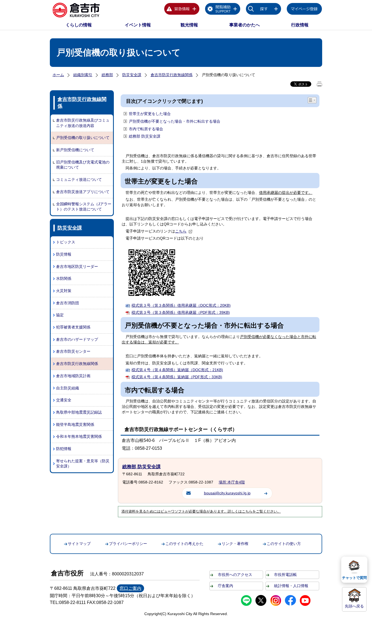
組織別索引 (82, 75)
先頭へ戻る (354, 606)
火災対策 (63, 291)
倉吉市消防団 (67, 303)
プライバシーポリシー (128, 543)
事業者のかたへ (244, 25)
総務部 (107, 75)
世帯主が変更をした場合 (150, 113)
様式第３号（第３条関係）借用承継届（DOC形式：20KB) (181, 305)
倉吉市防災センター (73, 351)
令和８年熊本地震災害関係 (79, 436)
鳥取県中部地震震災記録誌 (79, 412)
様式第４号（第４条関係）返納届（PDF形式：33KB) (177, 377)
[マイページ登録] (304, 10)
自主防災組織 (67, 388)
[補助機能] (222, 10)
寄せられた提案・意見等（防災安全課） (82, 464)
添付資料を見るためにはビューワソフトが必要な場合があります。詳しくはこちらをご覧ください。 (201, 511)
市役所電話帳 (285, 574)
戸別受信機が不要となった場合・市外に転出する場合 (174, 121)
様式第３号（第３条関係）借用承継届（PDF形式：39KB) (181, 312)
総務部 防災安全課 (144, 136)
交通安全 (63, 400)
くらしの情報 (79, 25)
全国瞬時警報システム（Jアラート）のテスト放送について (83, 207)
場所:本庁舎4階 (232, 482)
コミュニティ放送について (79, 179)
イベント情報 (138, 25)
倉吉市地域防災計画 (73, 376)
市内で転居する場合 (146, 129)
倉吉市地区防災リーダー (77, 266)
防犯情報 (63, 449)
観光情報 (189, 25)
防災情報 (63, 254)
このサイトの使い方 (284, 543)
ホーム (58, 75)
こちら (181, 231)
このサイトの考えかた (184, 543)
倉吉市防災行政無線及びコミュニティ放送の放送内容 (82, 123)
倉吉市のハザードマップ (77, 339)
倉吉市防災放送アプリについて (82, 192)
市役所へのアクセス (235, 574)
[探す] (263, 10)
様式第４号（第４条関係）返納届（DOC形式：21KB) (177, 370)
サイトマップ (79, 543)
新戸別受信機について (75, 150)
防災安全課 (131, 75)
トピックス (65, 242)
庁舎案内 (225, 586)
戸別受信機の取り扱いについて (82, 137)
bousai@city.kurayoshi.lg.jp (227, 493)
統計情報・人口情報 (291, 586)
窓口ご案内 (130, 588)
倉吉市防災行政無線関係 (172, 75)
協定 (60, 315)
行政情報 (300, 25)
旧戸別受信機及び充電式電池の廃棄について (82, 165)
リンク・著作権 (235, 543)
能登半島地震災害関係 (75, 424)
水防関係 (63, 278)
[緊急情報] (182, 10)
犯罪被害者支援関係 (73, 327)
